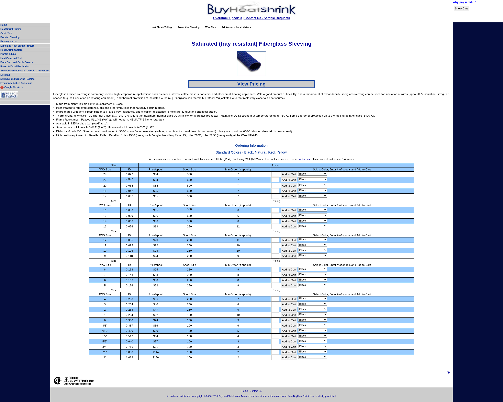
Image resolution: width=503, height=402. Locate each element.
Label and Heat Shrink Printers (17, 45)
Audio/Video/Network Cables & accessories (24, 70)
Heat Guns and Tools (11, 58)
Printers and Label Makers (236, 27)
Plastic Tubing (8, 54)
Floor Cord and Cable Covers (16, 62)
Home (3, 25)
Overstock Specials (227, 18)
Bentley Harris (8, 41)
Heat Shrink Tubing (10, 29)
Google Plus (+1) (13, 87)
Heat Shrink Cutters (11, 50)
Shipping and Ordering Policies (17, 79)
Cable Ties (6, 33)
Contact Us (256, 391)
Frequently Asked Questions (16, 83)
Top (447, 371)
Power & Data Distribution (14, 66)
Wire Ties (210, 27)
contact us (304, 159)
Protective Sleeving (188, 27)
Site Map (5, 75)
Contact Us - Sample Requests (267, 18)
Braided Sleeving (9, 37)
